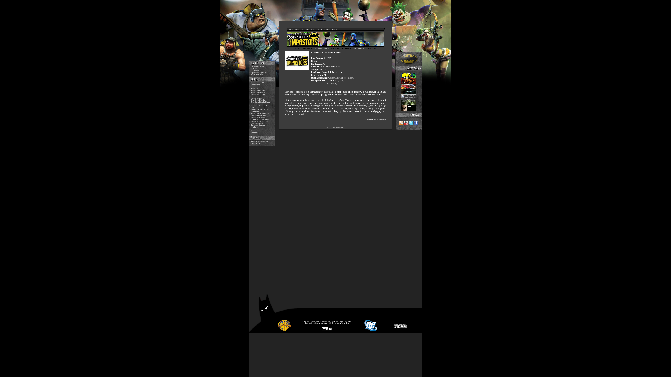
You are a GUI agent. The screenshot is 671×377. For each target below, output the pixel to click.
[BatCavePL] (411, 124)
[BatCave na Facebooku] (416, 124)
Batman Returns (258, 90)
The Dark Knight (258, 100)
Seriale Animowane (259, 141)
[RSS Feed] (401, 124)
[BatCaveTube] (406, 124)
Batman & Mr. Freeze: (260, 111)
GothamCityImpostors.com (341, 77)
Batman (254, 89)
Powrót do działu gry (335, 126)
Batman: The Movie (259, 83)
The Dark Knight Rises (260, 102)
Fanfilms (254, 133)
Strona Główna (257, 66)
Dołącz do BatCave (259, 72)
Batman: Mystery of (259, 122)
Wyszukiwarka (257, 74)
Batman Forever (258, 92)
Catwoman (255, 85)
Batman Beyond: (260, 118)
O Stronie (255, 70)
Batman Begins (257, 98)
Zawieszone (256, 131)
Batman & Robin (258, 94)
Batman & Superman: (260, 114)
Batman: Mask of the (259, 107)
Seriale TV (255, 143)
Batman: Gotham (258, 126)
